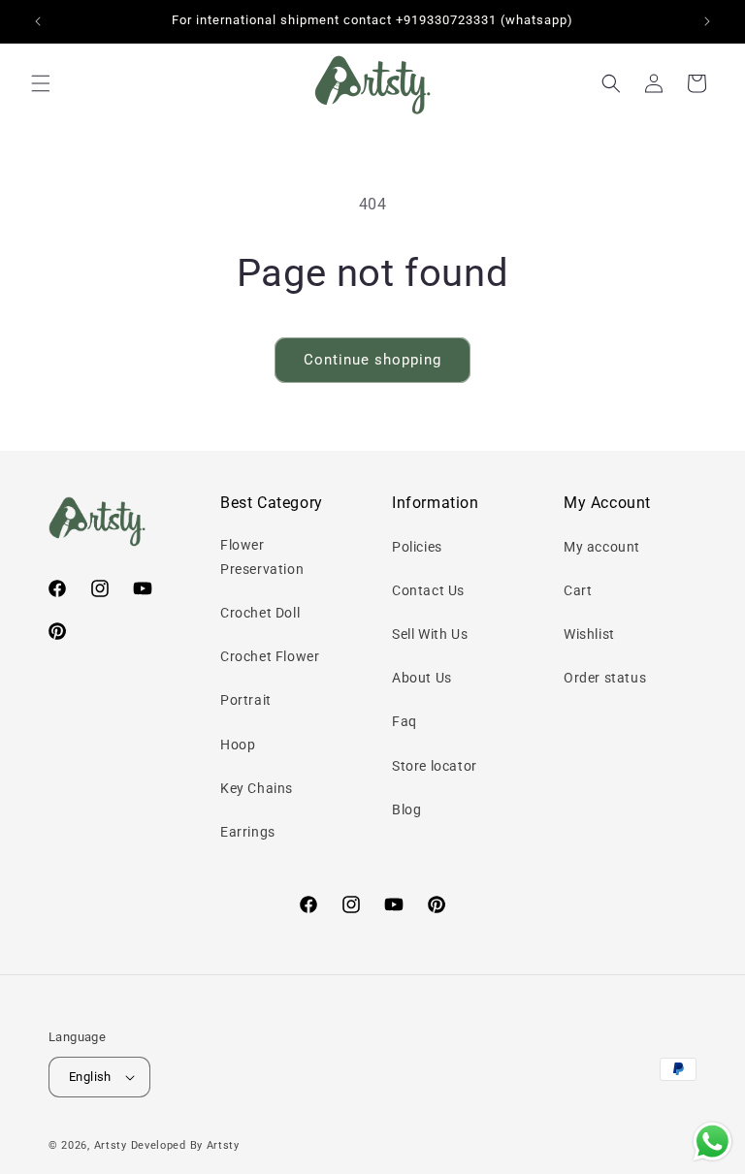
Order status (605, 677)
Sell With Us (430, 634)
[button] (40, 83)
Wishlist (589, 634)
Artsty (110, 1145)
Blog (406, 809)
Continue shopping (372, 359)
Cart (578, 590)
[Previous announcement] (37, 21)
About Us (422, 677)
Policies (417, 547)
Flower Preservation (262, 557)
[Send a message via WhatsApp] (712, 1141)
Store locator (434, 766)
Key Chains (256, 788)
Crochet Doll (260, 612)
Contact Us (428, 590)
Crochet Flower (269, 656)
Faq (404, 721)
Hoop (237, 744)
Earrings (247, 832)
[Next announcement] (707, 21)
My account (602, 547)
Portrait (246, 700)
